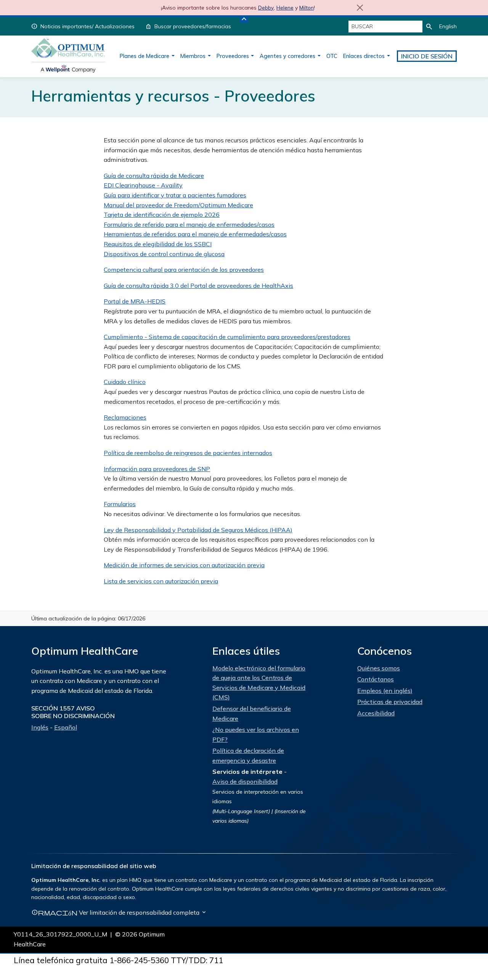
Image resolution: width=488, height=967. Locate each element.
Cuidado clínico (125, 382)
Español (65, 727)
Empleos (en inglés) (385, 690)
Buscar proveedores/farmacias (192, 26)
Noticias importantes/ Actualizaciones (87, 26)
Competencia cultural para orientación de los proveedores (184, 269)
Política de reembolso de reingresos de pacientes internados (188, 453)
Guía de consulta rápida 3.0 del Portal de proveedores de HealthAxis (198, 285)
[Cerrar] (359, 7)
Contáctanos (375, 679)
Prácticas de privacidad (389, 701)
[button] (244, 19)
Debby (266, 8)
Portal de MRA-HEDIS (134, 301)
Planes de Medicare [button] (144, 56)
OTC (331, 56)
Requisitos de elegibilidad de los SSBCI (158, 244)
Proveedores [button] (233, 56)
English (448, 26)
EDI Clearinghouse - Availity (143, 185)
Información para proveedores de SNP (157, 469)
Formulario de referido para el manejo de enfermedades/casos (189, 224)
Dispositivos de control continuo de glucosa (164, 254)
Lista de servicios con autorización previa (161, 581)
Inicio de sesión (427, 56)
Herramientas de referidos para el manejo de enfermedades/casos (195, 234)
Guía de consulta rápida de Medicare (154, 175)
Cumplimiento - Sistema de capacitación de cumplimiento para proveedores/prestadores (227, 337)
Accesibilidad (376, 713)
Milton (306, 8)
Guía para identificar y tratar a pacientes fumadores (175, 195)
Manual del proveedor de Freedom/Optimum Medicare (178, 205)
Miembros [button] (192, 56)
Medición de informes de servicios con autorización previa (184, 565)
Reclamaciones (125, 417)
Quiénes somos (378, 668)
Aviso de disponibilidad (245, 781)
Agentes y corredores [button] (287, 56)
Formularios (120, 504)
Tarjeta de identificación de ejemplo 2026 (162, 214)
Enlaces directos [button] (364, 56)
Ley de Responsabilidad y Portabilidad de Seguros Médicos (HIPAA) (198, 530)
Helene (285, 8)
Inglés (39, 727)
